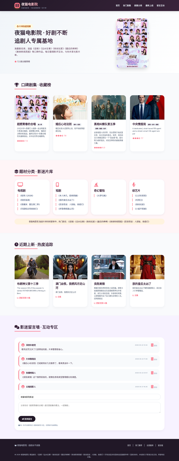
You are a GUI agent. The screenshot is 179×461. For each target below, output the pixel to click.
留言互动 (161, 5)
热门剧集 (127, 5)
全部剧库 (150, 445)
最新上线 (149, 5)
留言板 (160, 445)
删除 (155, 346)
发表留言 (28, 419)
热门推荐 (138, 445)
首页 (118, 5)
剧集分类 (138, 5)
